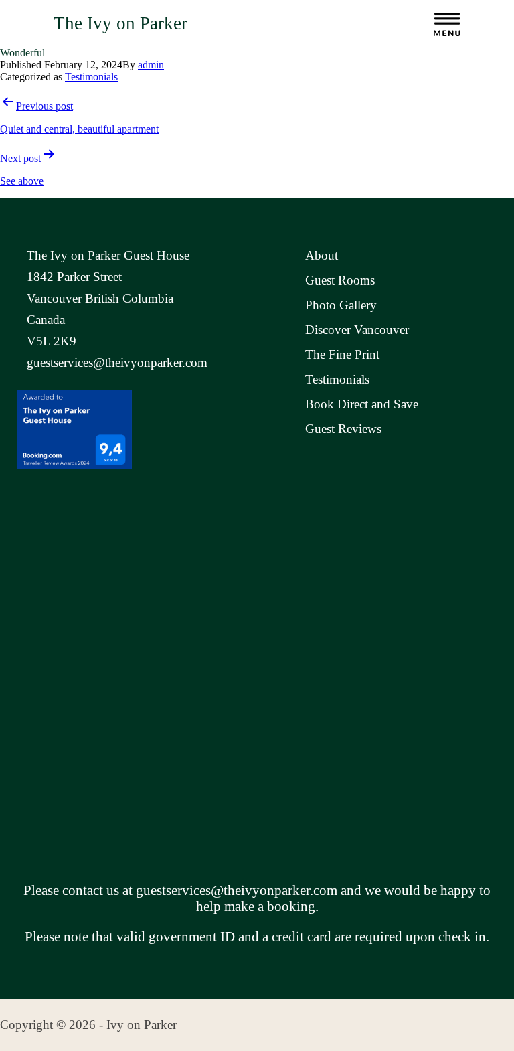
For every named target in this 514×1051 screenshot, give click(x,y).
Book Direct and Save (361, 404)
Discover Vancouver (357, 330)
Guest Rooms (340, 280)
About (321, 255)
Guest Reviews (343, 429)
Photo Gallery (341, 305)
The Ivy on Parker (120, 23)
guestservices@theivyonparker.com (117, 362)
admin (151, 64)
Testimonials (91, 76)
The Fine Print (342, 354)
